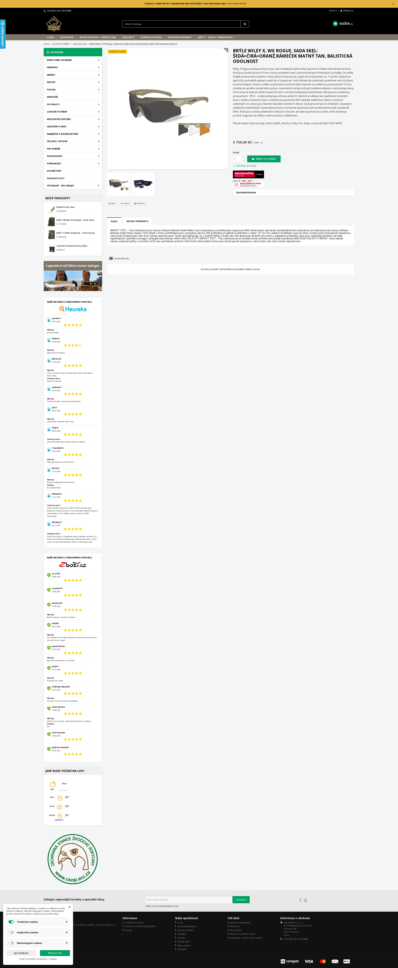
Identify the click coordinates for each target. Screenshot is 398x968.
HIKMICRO (52, 67)
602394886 (66, 10)
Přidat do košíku (264, 158)
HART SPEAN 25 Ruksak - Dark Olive (75, 220)
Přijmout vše (55, 953)
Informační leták (236, 3)
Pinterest (141, 203)
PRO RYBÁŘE (53, 148)
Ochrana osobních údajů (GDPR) (139, 926)
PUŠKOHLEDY (54, 163)
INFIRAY (51, 74)
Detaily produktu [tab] (137, 221)
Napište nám (183, 941)
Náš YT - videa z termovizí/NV (215, 37)
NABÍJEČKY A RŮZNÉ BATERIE (62, 133)
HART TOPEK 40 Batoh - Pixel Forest (75, 232)
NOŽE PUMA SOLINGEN (59, 60)
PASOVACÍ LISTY (55, 178)
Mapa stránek (184, 945)
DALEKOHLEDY (54, 156)
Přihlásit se (234, 926)
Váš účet (234, 918)
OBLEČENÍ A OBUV (56, 126)
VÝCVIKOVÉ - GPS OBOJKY (60, 185)
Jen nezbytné (21, 953)
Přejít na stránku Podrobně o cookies (38, 958)
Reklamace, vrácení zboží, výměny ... (246, 937)
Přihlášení (182, 949)
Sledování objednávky (240, 922)
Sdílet (113, 203)
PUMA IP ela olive (65, 207)
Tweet (126, 203)
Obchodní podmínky (180, 37)
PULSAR (51, 89)
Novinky (128, 930)
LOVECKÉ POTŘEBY (57, 111)
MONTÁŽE (52, 96)
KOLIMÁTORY (54, 170)
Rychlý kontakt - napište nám (98, 37)
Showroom (66, 37)
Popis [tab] (114, 221)
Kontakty (128, 37)
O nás (50, 37)
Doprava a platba (151, 37)
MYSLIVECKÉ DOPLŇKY (59, 119)
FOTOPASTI (53, 104)
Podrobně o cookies (134, 922)
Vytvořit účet (235, 930)
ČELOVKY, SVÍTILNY (57, 141)
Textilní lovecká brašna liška (71, 245)
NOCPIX (51, 82)
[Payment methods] (315, 961)
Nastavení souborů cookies (242, 934)
